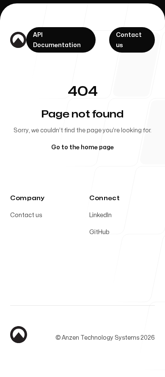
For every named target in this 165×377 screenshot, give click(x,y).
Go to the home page (82, 147)
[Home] (18, 40)
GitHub (99, 232)
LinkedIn (100, 215)
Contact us (26, 215)
